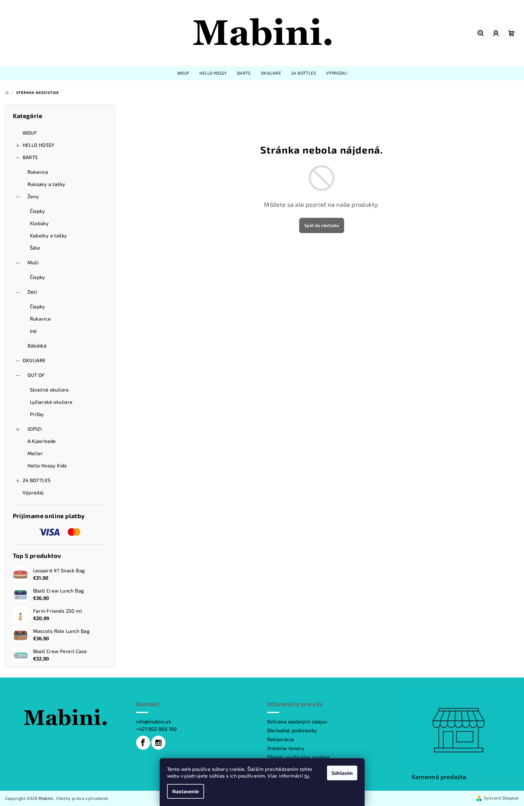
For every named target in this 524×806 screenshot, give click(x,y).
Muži (33, 262)
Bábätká (37, 345)
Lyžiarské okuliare (51, 402)
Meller (35, 453)
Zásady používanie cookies (298, 757)
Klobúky (39, 223)
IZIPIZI (35, 429)
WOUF (30, 133)
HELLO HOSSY (38, 145)
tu (306, 775)
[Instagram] (158, 743)
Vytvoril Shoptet (501, 797)
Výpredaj (33, 492)
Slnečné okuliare (49, 389)
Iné (33, 331)
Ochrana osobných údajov (297, 721)
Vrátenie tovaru (285, 748)
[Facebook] (143, 743)
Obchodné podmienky (292, 730)
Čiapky (37, 211)
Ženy (33, 196)
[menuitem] (183, 73)
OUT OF (36, 375)
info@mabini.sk (153, 721)
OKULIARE (34, 360)
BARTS (30, 157)
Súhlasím (342, 773)
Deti (32, 292)
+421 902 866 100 (156, 729)
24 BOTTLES (37, 480)
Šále (35, 248)
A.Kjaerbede (42, 441)
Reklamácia (280, 739)
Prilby (37, 414)
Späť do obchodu (321, 225)
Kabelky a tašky (48, 235)
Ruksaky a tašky (46, 184)
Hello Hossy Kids (47, 465)
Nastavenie (185, 791)
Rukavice (38, 172)
